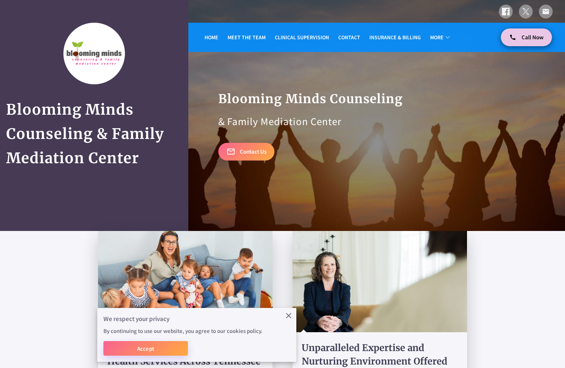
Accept (145, 348)
